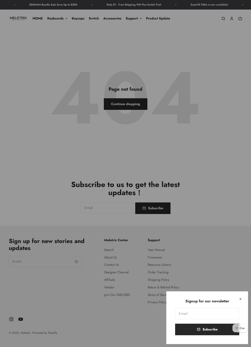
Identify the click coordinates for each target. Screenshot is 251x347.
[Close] (240, 299)
